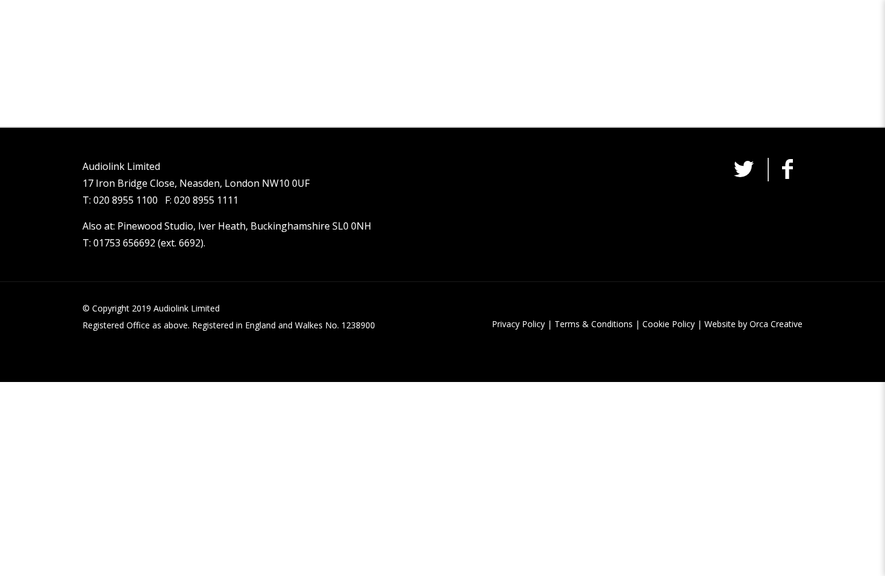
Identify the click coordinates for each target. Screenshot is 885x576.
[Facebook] (787, 173)
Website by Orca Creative (753, 324)
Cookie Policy (668, 324)
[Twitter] (743, 173)
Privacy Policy (518, 324)
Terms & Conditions (593, 324)
